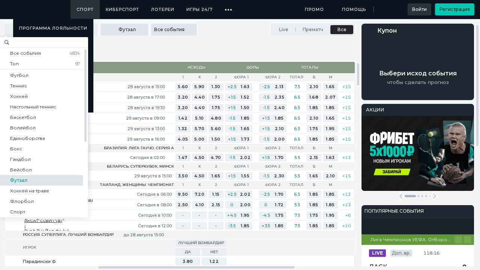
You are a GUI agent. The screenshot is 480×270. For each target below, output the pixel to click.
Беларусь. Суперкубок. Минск (140, 166)
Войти (419, 9)
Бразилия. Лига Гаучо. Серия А (139, 148)
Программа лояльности (53, 28)
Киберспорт (122, 9)
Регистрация (455, 9)
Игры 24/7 (199, 9)
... (228, 7)
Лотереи (162, 9)
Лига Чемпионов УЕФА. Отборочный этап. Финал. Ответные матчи (412, 239)
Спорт (85, 9)
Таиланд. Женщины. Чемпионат (137, 185)
